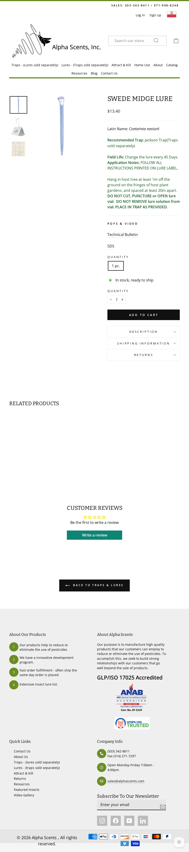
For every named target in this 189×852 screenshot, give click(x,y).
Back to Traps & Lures (98, 585)
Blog (94, 73)
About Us (21, 756)
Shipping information (143, 343)
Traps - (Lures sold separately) (35, 65)
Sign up (155, 15)
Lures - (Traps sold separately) (85, 65)
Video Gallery (24, 795)
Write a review (94, 535)
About (158, 65)
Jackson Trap (156, 140)
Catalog (172, 65)
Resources (79, 73)
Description (143, 332)
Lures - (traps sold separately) (37, 768)
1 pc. (116, 265)
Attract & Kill (121, 65)
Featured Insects (26, 789)
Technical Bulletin (122, 234)
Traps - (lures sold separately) (37, 762)
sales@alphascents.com (125, 781)
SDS (110, 246)
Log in (140, 15)
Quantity (118, 257)
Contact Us (109, 73)
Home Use (142, 65)
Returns (143, 355)
